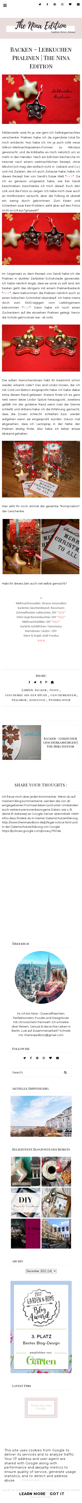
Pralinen (19, 700)
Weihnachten (59, 700)
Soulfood (37, 700)
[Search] (65, 1072)
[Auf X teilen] (35, 682)
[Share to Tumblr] (41, 682)
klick (69, 176)
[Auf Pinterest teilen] (46, 682)
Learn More (32, 1494)
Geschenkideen (63, 695)
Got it (57, 1494)
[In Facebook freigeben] (29, 682)
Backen (41, 690)
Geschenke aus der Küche (26, 695)
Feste (54, 690)
